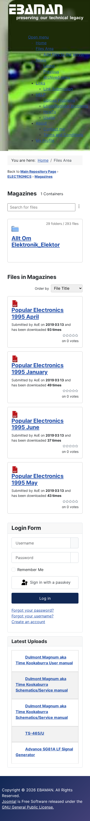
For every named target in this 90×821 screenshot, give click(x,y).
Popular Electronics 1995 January (38, 368)
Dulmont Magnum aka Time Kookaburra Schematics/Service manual (42, 684)
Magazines (44, 176)
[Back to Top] (84, 815)
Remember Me (30, 569)
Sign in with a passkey (50, 582)
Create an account (28, 621)
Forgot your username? (33, 616)
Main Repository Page (38, 171)
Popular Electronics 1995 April (38, 313)
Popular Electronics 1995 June (38, 424)
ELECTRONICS (19, 176)
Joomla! (9, 801)
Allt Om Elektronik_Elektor (36, 241)
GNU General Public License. (28, 807)
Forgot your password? (33, 610)
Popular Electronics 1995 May (38, 479)
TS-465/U (34, 733)
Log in (45, 598)
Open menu (38, 37)
